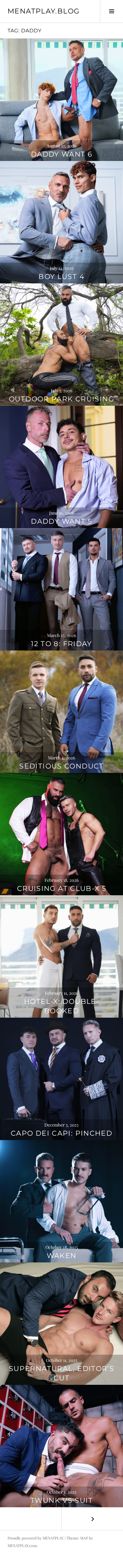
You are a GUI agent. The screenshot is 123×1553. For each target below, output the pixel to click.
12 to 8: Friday (61, 644)
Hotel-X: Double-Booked (61, 1006)
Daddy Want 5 (61, 521)
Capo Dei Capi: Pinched (61, 1133)
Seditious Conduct (61, 766)
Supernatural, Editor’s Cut (61, 1373)
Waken (62, 1255)
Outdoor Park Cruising (61, 399)
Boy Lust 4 (61, 276)
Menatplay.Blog (43, 11)
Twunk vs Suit (61, 1500)
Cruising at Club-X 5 (61, 888)
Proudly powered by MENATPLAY (36, 1537)
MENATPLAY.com (22, 1545)
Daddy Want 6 (61, 154)
